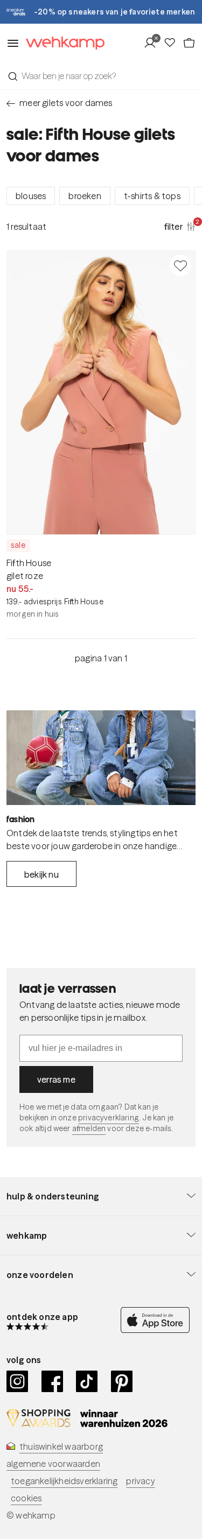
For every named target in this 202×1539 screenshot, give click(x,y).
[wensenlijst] (173, 43)
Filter (180, 226)
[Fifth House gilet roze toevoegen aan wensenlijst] (180, 265)
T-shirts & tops (152, 195)
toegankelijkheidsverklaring (64, 1481)
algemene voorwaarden (53, 1463)
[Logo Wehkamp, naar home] (62, 43)
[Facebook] (52, 1381)
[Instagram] (17, 1381)
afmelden (89, 1128)
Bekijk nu (41, 874)
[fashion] (101, 757)
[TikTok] (87, 1381)
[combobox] (101, 76)
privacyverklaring (108, 1118)
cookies (26, 1498)
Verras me (56, 1079)
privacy (140, 1481)
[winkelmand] (189, 43)
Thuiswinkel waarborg (61, 1446)
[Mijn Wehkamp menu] (153, 43)
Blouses (31, 195)
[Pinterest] (122, 1381)
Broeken (84, 195)
